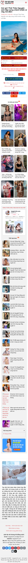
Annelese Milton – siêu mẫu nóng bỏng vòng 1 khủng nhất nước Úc (17, 252)
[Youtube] (18, 548)
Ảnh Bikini (7, 83)
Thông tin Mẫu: (7, 433)
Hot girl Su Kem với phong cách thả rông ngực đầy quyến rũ (17, 323)
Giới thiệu (8, 525)
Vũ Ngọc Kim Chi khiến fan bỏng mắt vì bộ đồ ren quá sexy (17, 377)
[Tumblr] (15, 548)
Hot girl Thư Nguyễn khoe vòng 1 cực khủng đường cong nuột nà (17, 368)
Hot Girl (10, 14)
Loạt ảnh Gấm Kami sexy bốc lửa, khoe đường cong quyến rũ (17, 305)
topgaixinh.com (16, 538)
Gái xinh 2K (17, 83)
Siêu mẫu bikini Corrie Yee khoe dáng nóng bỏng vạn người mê (17, 261)
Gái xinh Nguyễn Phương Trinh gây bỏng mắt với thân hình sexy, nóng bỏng (17, 314)
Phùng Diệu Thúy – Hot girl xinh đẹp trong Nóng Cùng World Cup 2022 (17, 386)
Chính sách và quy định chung (14, 530)
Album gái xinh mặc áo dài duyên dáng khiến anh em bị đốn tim (17, 409)
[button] (26, 2)
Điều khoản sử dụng (14, 528)
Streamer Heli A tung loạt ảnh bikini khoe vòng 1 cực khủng (17, 395)
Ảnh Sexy (12, 83)
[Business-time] (12, 551)
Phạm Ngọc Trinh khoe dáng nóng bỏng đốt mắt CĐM (17, 359)
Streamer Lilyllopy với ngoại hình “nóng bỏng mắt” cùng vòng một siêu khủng (20, 152)
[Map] (24, 548)
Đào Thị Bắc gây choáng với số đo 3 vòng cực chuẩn (7, 150)
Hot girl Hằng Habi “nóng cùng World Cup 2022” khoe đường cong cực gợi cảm (17, 243)
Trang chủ (4, 14)
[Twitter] (9, 548)
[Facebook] (3, 548)
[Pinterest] (12, 548)
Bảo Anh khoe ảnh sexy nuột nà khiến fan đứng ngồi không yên (17, 287)
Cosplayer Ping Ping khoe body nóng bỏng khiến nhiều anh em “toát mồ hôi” (7, 203)
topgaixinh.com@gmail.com (16, 536)
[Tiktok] (15, 551)
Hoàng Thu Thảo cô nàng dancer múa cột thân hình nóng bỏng (17, 350)
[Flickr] (6, 548)
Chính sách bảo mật (17, 525)
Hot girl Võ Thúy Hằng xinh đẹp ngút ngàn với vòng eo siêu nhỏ (17, 296)
